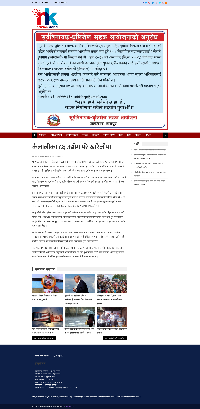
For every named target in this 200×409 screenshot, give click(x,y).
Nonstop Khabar (57, 156)
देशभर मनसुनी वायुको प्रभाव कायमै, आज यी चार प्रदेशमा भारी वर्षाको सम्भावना (149, 183)
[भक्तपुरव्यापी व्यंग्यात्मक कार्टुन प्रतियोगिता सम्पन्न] (112, 318)
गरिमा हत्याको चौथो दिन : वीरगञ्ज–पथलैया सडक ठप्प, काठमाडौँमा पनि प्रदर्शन (109, 299)
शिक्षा (148, 135)
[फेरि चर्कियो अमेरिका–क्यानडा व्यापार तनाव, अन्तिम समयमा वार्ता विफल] (47, 317)
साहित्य (138, 135)
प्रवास (121, 135)
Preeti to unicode (60, 3)
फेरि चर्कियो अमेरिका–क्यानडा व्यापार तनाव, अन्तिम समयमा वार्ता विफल (150, 174)
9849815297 (70, 406)
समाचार (42, 135)
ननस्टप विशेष (109, 135)
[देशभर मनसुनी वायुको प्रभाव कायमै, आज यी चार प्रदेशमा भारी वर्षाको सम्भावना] (80, 317)
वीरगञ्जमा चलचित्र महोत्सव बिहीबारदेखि (45, 338)
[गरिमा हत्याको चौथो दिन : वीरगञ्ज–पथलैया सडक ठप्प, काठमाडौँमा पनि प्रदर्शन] (112, 283)
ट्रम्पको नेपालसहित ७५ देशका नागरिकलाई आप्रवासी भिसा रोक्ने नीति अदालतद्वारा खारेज (78, 299)
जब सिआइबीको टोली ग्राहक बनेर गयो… (116, 338)
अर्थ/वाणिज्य (56, 135)
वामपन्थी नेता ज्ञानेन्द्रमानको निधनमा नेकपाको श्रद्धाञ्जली (150, 150)
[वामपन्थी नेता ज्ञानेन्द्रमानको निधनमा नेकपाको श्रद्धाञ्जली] (47, 285)
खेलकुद (85, 135)
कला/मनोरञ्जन (72, 135)
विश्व (129, 135)
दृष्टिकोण (95, 135)
